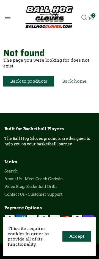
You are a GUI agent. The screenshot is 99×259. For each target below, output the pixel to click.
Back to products (28, 81)
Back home (74, 81)
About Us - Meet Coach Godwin (33, 179)
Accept (76, 236)
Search (11, 171)
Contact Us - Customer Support (33, 194)
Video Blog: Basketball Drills (30, 186)
